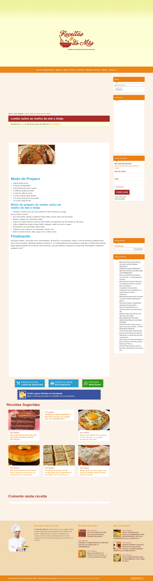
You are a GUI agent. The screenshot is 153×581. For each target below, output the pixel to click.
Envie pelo (95, 383)
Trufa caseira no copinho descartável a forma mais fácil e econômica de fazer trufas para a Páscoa (131, 342)
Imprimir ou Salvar (63, 383)
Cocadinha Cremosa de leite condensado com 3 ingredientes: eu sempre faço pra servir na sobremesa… (58, 472)
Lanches (80, 70)
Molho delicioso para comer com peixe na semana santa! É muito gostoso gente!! (93, 472)
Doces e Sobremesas (45, 70)
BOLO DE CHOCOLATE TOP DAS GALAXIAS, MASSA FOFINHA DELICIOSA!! (23, 437)
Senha (117, 179)
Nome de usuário (120, 171)
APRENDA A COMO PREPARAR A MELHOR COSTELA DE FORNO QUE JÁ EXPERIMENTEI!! (58, 416)
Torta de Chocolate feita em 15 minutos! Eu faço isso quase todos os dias (130, 309)
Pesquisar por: (119, 246)
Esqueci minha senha (120, 197)
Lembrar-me (120, 187)
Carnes (104, 70)
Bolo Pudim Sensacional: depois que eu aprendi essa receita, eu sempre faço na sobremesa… (23, 472)
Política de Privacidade (92, 578)
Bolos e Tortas (69, 70)
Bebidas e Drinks (93, 70)
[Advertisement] (76, 15)
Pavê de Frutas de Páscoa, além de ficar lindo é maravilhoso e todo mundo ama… (131, 348)
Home (10, 114)
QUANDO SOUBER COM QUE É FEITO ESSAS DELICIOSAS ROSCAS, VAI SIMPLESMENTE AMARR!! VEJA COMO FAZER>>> (128, 548)
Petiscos (112, 70)
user (22, 124)
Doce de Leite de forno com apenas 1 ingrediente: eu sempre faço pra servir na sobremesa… (130, 335)
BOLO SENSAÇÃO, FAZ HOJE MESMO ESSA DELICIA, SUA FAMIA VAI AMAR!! (130, 320)
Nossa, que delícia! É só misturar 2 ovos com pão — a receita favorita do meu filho (93, 437)
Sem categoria (18, 114)
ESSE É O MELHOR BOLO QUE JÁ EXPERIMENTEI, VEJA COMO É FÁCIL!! (133, 559)
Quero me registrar (120, 198)
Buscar (118, 89)
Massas (59, 70)
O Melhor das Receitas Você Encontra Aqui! (81, 49)
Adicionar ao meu (32, 383)
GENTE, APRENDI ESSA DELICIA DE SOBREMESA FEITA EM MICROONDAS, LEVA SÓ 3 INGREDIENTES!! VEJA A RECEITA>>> (128, 535)
